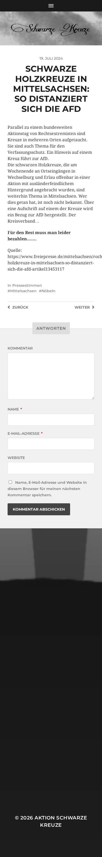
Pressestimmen (27, 285)
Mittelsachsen (23, 291)
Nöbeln (48, 291)
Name (15, 409)
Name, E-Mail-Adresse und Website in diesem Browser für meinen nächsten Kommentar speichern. (47, 488)
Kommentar (20, 348)
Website (16, 457)
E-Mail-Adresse (25, 433)
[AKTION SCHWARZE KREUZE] (51, 28)
